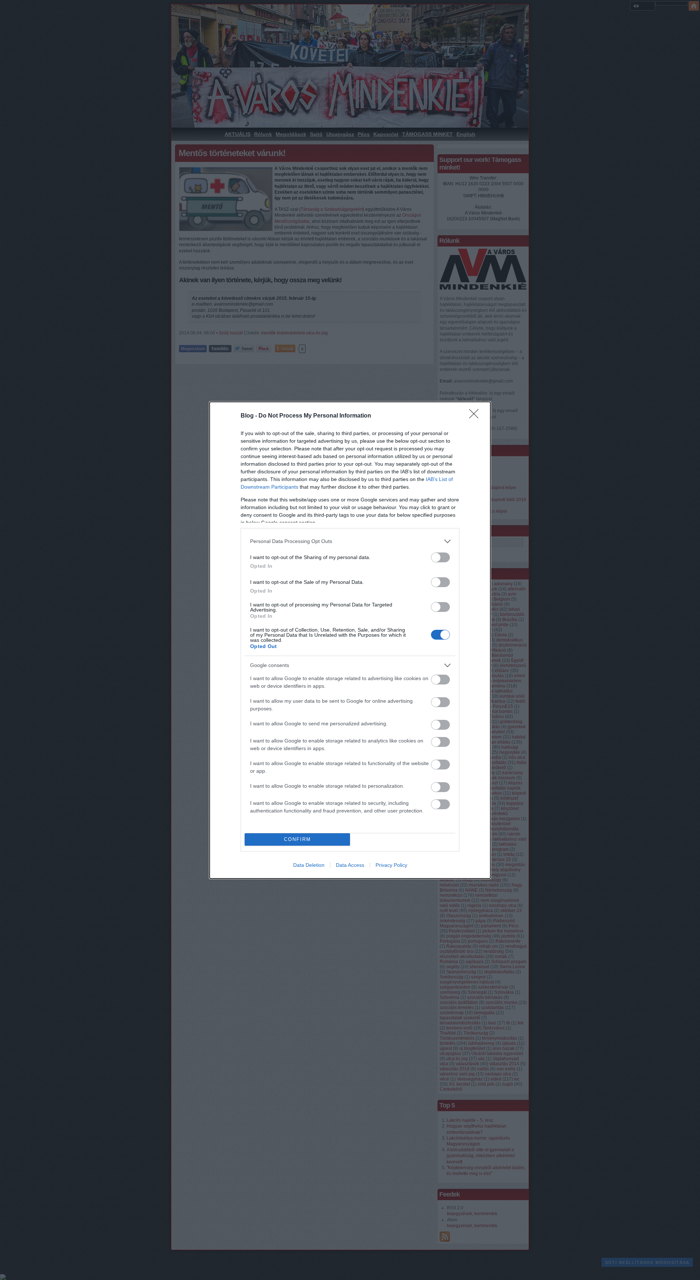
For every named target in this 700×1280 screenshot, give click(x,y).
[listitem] (350, 541)
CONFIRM (297, 839)
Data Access (350, 865)
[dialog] (350, 640)
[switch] (440, 557)
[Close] (476, 416)
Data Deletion (308, 865)
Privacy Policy (391, 865)
